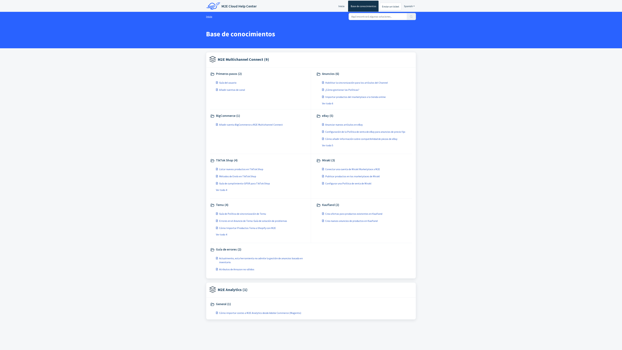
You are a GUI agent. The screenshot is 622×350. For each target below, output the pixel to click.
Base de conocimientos (363, 6)
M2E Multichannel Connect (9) (243, 59)
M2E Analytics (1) (233, 289)
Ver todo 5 (327, 145)
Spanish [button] (408, 6)
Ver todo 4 (221, 190)
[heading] (260, 74)
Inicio (341, 6)
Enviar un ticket (390, 6)
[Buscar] (411, 16)
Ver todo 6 (327, 103)
